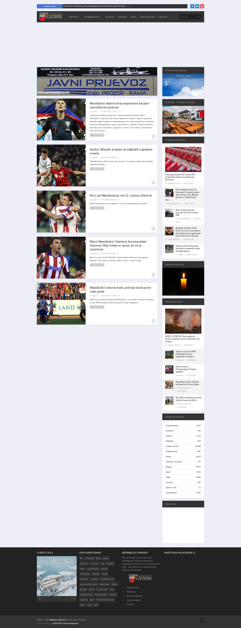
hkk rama (84, 563)
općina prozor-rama (88, 584)
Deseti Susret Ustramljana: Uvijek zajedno (186, 369)
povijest (83, 589)
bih (81, 558)
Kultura (110, 16)
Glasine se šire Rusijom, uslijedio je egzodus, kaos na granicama (188, 248)
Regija (183, 467)
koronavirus (85, 574)
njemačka (84, 579)
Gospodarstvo (91, 16)
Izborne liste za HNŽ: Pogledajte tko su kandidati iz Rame (186, 354)
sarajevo (84, 600)
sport (92, 600)
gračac (106, 558)
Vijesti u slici (183, 487)
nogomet (94, 579)
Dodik (98, 558)
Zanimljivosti (147, 16)
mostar (105, 574)
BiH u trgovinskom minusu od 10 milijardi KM (187, 212)
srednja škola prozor (105, 600)
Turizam (122, 16)
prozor (92, 589)
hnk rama (94, 563)
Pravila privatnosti (134, 596)
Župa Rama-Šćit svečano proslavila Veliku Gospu (187, 383)
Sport (134, 16)
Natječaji (183, 441)
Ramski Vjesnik (58, 619)
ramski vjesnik (86, 594)
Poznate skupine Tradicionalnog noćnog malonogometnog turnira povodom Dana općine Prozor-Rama (114, 6)
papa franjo (105, 584)
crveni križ (89, 558)
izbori (82, 569)
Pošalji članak (133, 587)
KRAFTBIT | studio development (65, 623)
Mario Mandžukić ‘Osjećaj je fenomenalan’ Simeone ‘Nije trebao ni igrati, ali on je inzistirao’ (118, 245)
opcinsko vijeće (107, 579)
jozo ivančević (93, 569)
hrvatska (110, 563)
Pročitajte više (98, 135)
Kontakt (130, 604)
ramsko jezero (101, 594)
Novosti (73, 16)
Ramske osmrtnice (183, 462)
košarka (95, 574)
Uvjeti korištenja (134, 600)
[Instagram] (197, 6)
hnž (102, 563)
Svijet (181, 254)
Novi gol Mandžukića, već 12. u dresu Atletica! (121, 195)
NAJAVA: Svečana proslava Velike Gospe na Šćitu (188, 398)
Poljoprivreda (183, 451)
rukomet (112, 594)
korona (104, 569)
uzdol (89, 605)
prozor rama (102, 589)
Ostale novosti (174, 183)
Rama (181, 360)
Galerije (163, 16)
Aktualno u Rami (49, 6)
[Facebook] (192, 6)
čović (96, 605)
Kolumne (183, 431)
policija (115, 584)
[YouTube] (202, 6)
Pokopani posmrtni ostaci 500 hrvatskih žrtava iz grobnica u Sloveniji (180, 177)
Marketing (131, 592)
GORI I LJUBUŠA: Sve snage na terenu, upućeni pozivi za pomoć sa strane (182, 339)
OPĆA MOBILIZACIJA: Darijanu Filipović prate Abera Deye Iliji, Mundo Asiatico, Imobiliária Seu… (182, 194)
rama (112, 589)
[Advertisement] (120, 46)
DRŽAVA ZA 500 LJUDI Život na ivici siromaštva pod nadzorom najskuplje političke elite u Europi (188, 232)
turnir (82, 605)
